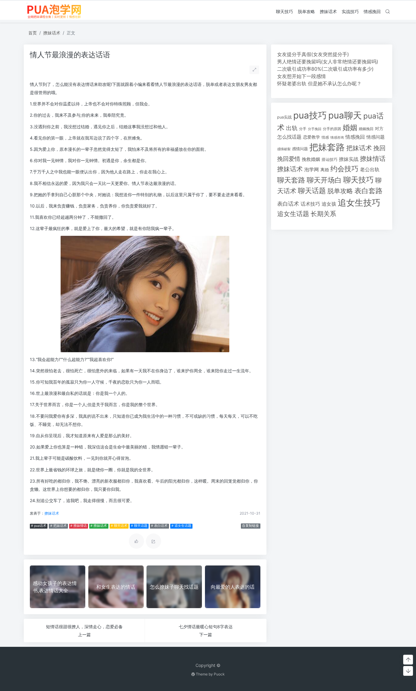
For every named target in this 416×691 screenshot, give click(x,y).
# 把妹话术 (58, 526)
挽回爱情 (288, 158)
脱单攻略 (306, 11)
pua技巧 (310, 115)
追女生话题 (293, 214)
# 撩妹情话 (78, 526)
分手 (302, 129)
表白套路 (368, 190)
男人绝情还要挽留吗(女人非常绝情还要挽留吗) (327, 61)
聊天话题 (312, 190)
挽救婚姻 (311, 159)
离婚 (324, 169)
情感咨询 (337, 137)
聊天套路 (291, 180)
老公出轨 (369, 169)
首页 (32, 32)
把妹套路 (327, 147)
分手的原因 (332, 129)
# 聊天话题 (139, 526)
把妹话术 (359, 148)
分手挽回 (314, 129)
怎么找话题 (289, 137)
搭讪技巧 (329, 159)
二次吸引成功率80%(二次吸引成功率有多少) (325, 69)
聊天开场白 (324, 180)
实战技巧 (350, 11)
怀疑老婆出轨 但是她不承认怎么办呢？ (319, 83)
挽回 (379, 148)
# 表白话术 (159, 526)
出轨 (292, 128)
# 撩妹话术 (98, 526)
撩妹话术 (328, 11)
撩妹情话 (373, 158)
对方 (379, 128)
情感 (325, 137)
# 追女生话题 (181, 526)
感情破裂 (284, 149)
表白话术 (288, 203)
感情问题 (300, 149)
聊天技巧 (284, 11)
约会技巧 (344, 169)
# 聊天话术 (119, 526)
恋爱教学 (311, 137)
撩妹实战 (348, 159)
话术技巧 (310, 204)
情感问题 (375, 137)
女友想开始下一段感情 (301, 76)
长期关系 (323, 214)
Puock (219, 674)
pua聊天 (345, 115)
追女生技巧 (359, 202)
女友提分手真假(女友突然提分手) (313, 54)
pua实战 (284, 117)
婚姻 (350, 127)
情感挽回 (372, 11)
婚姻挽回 (366, 128)
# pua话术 (38, 526)
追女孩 (329, 204)
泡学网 (311, 169)
